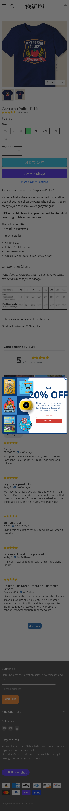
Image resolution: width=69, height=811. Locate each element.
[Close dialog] (65, 379)
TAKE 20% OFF (49, 421)
